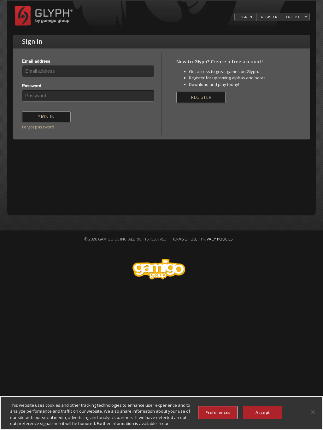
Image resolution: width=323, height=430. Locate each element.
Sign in (245, 16)
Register (269, 16)
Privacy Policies (216, 239)
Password (31, 85)
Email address (36, 61)
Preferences (217, 412)
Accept (262, 412)
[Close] (313, 412)
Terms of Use (184, 239)
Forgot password (38, 127)
